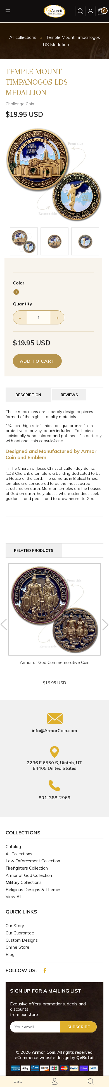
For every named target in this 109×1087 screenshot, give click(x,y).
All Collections (19, 853)
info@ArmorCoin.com (54, 730)
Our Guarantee (20, 933)
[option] (54, 174)
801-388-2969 (54, 797)
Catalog (13, 846)
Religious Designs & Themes (33, 889)
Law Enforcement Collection (33, 860)
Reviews (69, 395)
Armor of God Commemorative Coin (54, 662)
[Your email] (53, 1027)
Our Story (15, 925)
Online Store (17, 947)
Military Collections (24, 882)
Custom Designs (22, 940)
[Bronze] (16, 292)
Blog (10, 954)
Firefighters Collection (27, 868)
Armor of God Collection (29, 875)
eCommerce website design (42, 1057)
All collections (22, 37)
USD (18, 1081)
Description (28, 395)
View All (13, 896)
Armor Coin (43, 1052)
